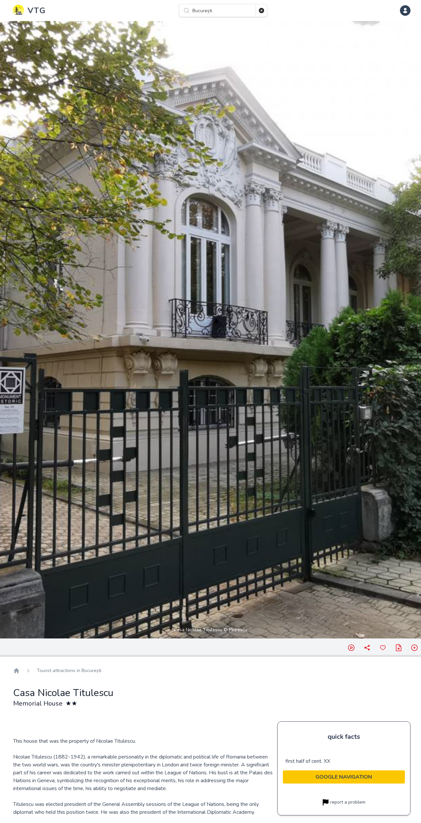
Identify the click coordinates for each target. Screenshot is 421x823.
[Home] (16, 670)
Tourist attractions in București (69, 670)
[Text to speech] (351, 647)
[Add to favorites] (382, 647)
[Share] (367, 647)
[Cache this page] (398, 647)
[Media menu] (414, 647)
